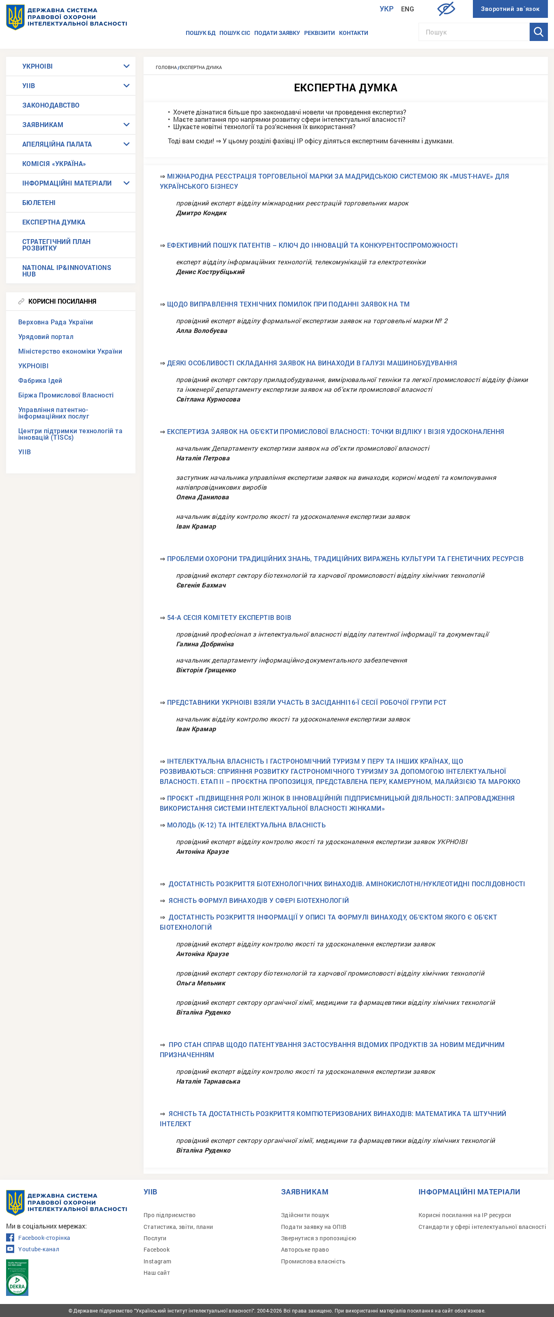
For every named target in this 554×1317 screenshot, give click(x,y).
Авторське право (305, 1249)
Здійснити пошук (305, 1215)
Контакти (353, 33)
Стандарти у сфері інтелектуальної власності (482, 1227)
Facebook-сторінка (44, 1237)
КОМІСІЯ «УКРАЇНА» (54, 163)
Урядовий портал (45, 337)
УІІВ (28, 85)
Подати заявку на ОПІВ (313, 1227)
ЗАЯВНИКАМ (42, 124)
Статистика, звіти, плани (178, 1227)
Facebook (157, 1249)
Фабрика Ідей (40, 380)
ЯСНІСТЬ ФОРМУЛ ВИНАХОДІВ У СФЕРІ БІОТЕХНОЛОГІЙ (259, 901)
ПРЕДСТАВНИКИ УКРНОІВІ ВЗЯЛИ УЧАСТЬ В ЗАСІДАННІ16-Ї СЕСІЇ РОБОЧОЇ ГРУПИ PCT (307, 702)
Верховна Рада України (55, 322)
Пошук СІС (234, 33)
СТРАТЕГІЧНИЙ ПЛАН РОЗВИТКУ (56, 244)
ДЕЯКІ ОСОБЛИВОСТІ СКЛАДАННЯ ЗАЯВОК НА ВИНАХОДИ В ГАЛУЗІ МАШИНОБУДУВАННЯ (312, 363)
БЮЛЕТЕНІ (39, 202)
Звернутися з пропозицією (318, 1238)
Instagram (158, 1261)
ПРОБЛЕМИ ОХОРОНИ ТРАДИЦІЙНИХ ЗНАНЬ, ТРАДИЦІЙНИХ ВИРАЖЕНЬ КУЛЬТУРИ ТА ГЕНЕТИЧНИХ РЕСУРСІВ (345, 559)
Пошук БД (200, 33)
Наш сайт (157, 1272)
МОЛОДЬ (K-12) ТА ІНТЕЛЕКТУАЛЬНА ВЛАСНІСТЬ (246, 825)
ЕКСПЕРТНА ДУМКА (54, 222)
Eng (407, 9)
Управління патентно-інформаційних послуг (53, 413)
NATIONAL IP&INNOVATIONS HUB (66, 270)
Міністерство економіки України (70, 351)
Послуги (155, 1238)
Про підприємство (169, 1215)
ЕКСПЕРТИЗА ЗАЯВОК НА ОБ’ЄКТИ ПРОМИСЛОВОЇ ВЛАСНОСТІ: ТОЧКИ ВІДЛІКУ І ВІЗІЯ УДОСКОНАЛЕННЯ (336, 432)
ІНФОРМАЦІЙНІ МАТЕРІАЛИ (67, 183)
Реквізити (319, 33)
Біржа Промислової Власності (66, 395)
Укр (387, 8)
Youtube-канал (38, 1249)
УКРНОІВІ (37, 66)
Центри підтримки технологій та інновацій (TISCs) (70, 434)
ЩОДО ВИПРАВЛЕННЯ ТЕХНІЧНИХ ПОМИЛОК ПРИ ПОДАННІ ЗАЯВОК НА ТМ (288, 304)
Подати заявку (277, 33)
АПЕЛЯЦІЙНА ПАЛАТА (57, 144)
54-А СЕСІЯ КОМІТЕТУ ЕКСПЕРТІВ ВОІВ (229, 618)
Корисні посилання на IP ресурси (465, 1215)
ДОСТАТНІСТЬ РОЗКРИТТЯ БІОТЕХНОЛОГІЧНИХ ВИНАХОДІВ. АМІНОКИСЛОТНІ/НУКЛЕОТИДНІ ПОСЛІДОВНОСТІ (347, 884)
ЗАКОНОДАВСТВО (51, 105)
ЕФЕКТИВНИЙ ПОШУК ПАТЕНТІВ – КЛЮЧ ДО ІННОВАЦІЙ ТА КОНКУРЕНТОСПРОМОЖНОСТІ (312, 245)
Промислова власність (313, 1261)
